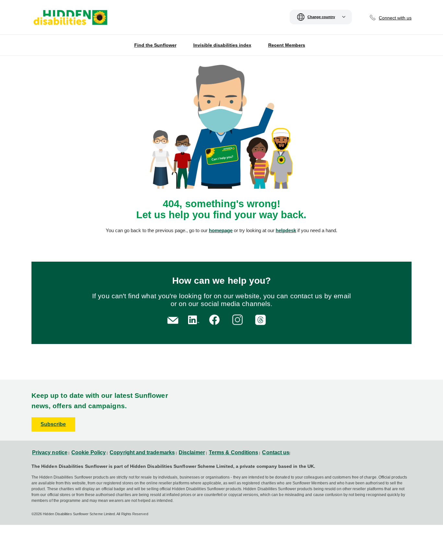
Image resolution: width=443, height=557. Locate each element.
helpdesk (286, 230)
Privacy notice (49, 452)
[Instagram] (238, 319)
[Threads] (261, 319)
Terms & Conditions (233, 452)
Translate (127, 20)
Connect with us (395, 17)
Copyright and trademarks (142, 452)
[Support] (172, 319)
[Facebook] (215, 319)
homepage (221, 230)
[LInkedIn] (192, 319)
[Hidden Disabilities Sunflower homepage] (70, 19)
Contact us (275, 452)
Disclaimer (192, 452)
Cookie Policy (88, 452)
